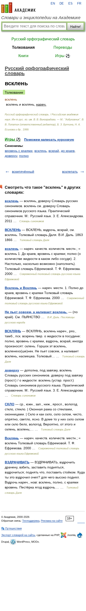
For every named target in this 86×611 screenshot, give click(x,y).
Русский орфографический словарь (43, 39)
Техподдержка (30, 520)
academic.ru (18, 7)
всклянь (40, 151)
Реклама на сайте (52, 520)
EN (53, 3)
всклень (12, 201)
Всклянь (12, 438)
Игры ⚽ (62, 56)
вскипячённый (23, 171)
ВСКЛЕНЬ (13, 230)
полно (24, 156)
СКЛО (9, 404)
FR (79, 3)
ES (70, 3)
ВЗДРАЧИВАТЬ (17, 462)
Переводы (63, 47)
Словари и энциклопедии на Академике (41, 17)
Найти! (75, 26)
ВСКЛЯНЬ (13, 331)
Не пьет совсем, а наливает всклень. (36, 312)
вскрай (53, 151)
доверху (11, 156)
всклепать (70, 171)
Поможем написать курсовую (49, 139)
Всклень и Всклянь (21, 288)
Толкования (23, 47)
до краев (68, 151)
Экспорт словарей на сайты (18, 535)
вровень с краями (18, 151)
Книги (23, 56)
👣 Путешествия (11, 528)
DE (61, 3)
